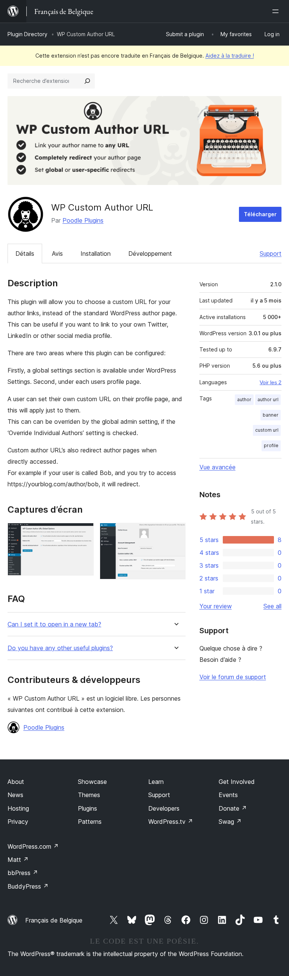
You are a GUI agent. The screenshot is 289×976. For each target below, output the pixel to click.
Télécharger (260, 214)
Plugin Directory (27, 34)
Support (270, 253)
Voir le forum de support (232, 677)
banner (270, 415)
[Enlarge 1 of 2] (83, 533)
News (15, 795)
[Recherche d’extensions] (87, 81)
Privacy (18, 821)
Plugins (87, 808)
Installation (96, 253)
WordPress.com (33, 846)
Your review (215, 606)
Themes (89, 795)
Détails (24, 253)
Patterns (90, 821)
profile (271, 445)
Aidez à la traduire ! (229, 55)
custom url (266, 430)
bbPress (23, 873)
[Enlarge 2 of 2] (175, 533)
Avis (57, 253)
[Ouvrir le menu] (277, 11)
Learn (156, 781)
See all (272, 606)
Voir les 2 (270, 382)
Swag (230, 821)
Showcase (92, 781)
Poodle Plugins (82, 220)
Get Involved (237, 781)
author (244, 399)
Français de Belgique (53, 920)
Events (228, 795)
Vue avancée (217, 467)
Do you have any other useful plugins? (60, 648)
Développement (150, 253)
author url (267, 399)
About (16, 781)
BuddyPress (28, 886)
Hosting (18, 808)
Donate (233, 808)
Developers (163, 808)
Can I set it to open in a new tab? (54, 624)
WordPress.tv (170, 821)
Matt (18, 859)
